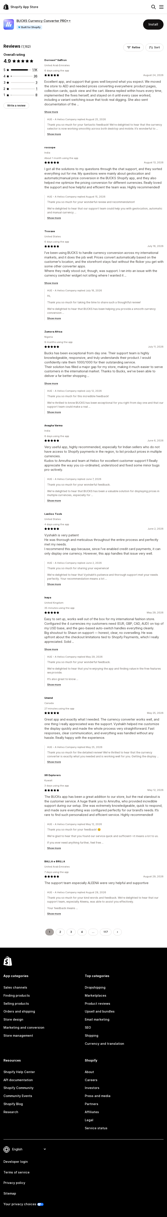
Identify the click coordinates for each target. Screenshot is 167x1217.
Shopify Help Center (19, 1072)
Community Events (17, 1096)
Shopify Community (18, 1088)
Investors (92, 1088)
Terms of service (16, 1172)
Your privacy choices (19, 1204)
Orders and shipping (19, 1011)
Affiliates (92, 1112)
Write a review (16, 105)
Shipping (91, 1035)
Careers (91, 1080)
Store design (13, 1019)
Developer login (15, 1161)
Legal (89, 1120)
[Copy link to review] (69, 60)
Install (153, 24)
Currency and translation (104, 1043)
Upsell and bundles (100, 1011)
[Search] (153, 7)
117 (106, 931)
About (89, 1072)
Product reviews (97, 1003)
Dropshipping (95, 987)
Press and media (97, 1096)
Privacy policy (14, 1183)
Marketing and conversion (23, 1027)
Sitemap (9, 1193)
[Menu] (161, 7)
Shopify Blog (13, 1104)
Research (10, 1112)
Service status (96, 1128)
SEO (88, 1027)
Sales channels (15, 987)
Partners (91, 1104)
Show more (51, 111)
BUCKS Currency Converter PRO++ (44, 21)
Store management (18, 1035)
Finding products (16, 995)
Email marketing (97, 1019)
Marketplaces (95, 995)
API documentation (18, 1080)
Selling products (16, 1003)
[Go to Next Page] (117, 932)
